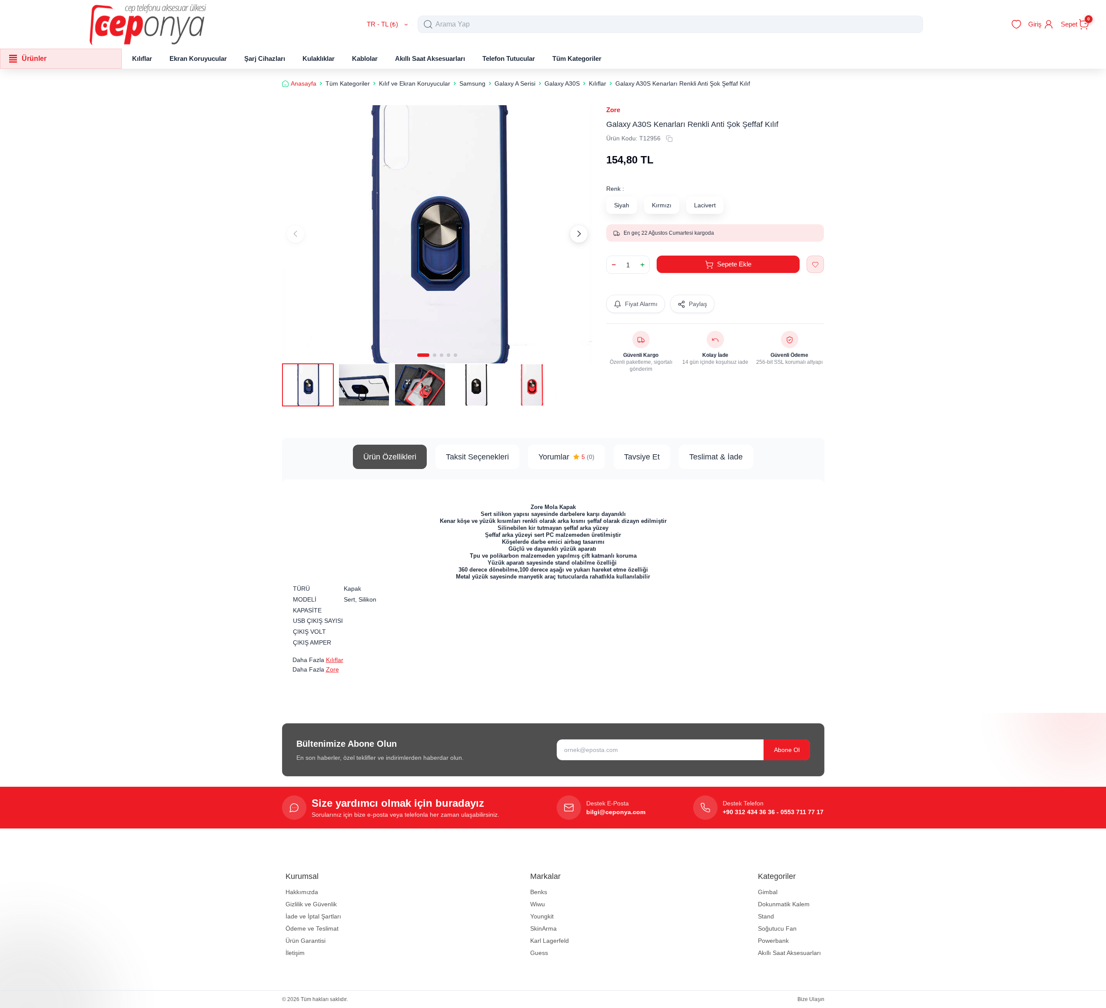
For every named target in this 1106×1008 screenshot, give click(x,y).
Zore (613, 109)
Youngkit (542, 916)
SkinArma (543, 928)
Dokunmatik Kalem (784, 904)
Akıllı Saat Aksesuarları (789, 952)
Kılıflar (334, 659)
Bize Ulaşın (810, 999)
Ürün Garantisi (305, 940)
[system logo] (147, 24)
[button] (423, 355)
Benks (538, 891)
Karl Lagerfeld (549, 940)
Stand (766, 916)
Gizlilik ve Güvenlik (311, 904)
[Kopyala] (669, 138)
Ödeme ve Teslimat (312, 928)
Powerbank (773, 940)
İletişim (295, 952)
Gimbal (767, 891)
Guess (539, 952)
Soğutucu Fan (777, 928)
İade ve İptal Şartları (313, 916)
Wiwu (537, 904)
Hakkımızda (302, 891)
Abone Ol (787, 749)
